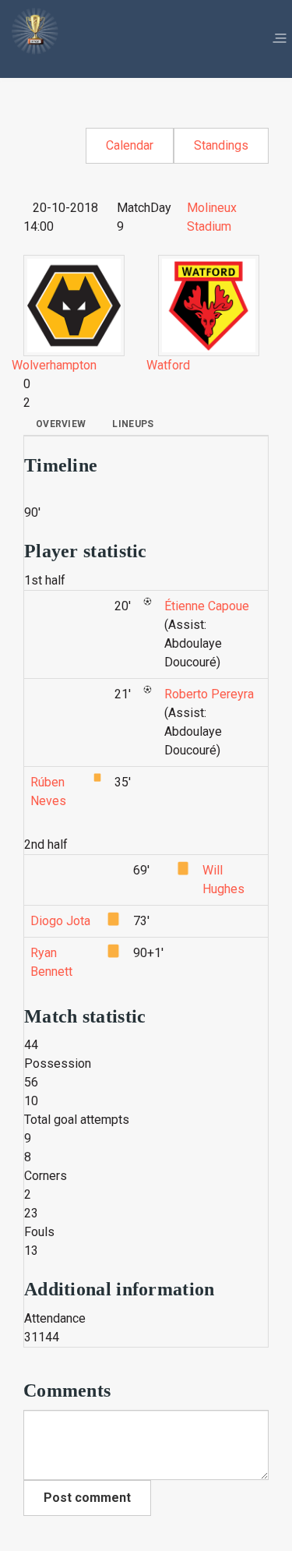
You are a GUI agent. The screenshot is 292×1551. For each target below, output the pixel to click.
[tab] (60, 424)
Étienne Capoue (206, 606)
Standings (221, 145)
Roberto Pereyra (209, 694)
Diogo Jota (60, 920)
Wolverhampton (54, 365)
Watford (168, 365)
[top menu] (279, 39)
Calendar (129, 145)
